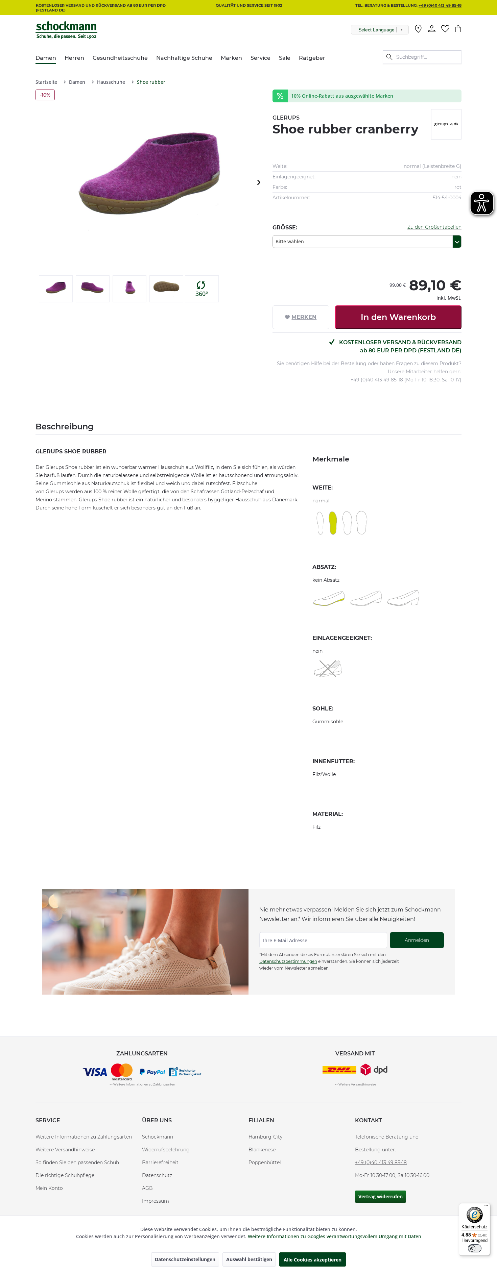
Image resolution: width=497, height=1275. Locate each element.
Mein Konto (49, 1188)
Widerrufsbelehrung (166, 1150)
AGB (147, 1188)
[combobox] (367, 241)
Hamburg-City (265, 1137)
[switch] (474, 1248)
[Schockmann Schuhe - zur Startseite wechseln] (66, 30)
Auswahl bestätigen (249, 1259)
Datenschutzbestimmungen (288, 961)
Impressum (155, 1201)
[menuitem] (418, 30)
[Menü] (486, 1207)
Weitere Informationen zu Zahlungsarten (84, 1137)
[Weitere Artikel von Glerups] (446, 124)
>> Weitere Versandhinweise (355, 1084)
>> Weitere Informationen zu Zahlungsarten (142, 1084)
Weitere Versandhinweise (65, 1150)
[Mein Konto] (432, 29)
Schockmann (157, 1137)
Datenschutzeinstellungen (185, 1259)
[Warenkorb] (458, 29)
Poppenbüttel (265, 1162)
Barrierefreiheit (160, 1162)
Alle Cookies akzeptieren (312, 1259)
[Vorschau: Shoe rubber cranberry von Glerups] (56, 288)
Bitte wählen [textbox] (290, 241)
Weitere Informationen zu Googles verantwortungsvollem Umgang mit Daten (334, 1236)
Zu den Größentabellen (434, 227)
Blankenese (262, 1150)
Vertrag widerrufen (380, 1196)
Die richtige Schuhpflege (65, 1175)
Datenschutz (157, 1175)
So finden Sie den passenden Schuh (77, 1162)
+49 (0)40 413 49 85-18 (440, 5)
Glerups (286, 118)
